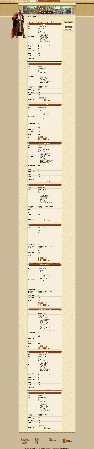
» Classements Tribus (42, 57)
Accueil (31, 4)
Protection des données (57, 447)
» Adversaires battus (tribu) (44, 60)
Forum (62, 4)
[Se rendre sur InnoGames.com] (16, 1)
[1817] (30, 22)
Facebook (37, 440)
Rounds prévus (68, 29)
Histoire (64, 442)
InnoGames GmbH (39, 447)
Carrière (64, 439)
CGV (63, 447)
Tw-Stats (36, 443)
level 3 (47, 233)
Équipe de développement (67, 441)
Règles (36, 4)
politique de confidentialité (46, 448)
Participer (69, 27)
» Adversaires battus (42, 59)
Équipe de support (66, 440)
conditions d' (57, 448)
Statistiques (23, 441)
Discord (36, 441)
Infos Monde (41, 4)
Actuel (66, 25)
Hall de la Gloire (24, 439)
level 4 (47, 72)
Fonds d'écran (24, 443)
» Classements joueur (42, 56)
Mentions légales (47, 447)
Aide (59, 4)
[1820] (39, 22)
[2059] (46, 22)
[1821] (42, 22)
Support (54, 4)
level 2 (47, 32)
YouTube (36, 442)
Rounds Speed (49, 4)
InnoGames (64, 438)
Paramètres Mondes (25, 440)
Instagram (37, 439)
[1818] (33, 22)
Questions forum (52, 440)
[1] (27, 22)
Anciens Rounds (68, 24)
